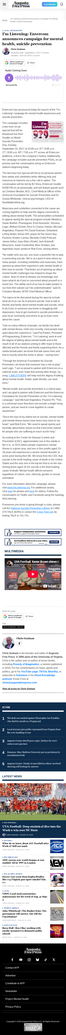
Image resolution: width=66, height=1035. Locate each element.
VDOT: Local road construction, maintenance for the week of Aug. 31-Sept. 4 (25, 896)
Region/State (16, 30)
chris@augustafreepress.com (19, 682)
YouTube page (29, 671)
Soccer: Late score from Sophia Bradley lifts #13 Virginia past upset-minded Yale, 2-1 (24, 879)
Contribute (49, 4)
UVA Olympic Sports (13, 874)
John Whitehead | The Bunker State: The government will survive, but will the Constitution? (24, 913)
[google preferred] (14, 62)
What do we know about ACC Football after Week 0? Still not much (25, 845)
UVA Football (10, 822)
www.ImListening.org (18, 487)
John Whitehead (9, 920)
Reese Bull (7, 937)
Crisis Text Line (45, 512)
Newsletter (11, 991)
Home (4, 20)
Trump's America (11, 908)
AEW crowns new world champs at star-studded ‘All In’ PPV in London (23, 861)
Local (6, 30)
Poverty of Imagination (26, 664)
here (10, 491)
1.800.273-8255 (17, 375)
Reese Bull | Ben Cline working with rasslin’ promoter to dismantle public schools (22, 931)
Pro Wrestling (11, 857)
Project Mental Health (17, 999)
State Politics (10, 925)
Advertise (10, 975)
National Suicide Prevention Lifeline (30, 508)
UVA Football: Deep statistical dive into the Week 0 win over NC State (31, 828)
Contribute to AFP (15, 983)
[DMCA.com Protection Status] (33, 1027)
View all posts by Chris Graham (18, 688)
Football (8, 840)
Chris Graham (12, 835)
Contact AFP (12, 967)
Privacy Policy (13, 1006)
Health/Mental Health (13, 627)
